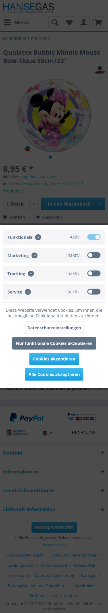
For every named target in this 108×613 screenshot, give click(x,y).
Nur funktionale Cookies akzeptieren (54, 343)
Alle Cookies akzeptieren (54, 374)
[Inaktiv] (93, 255)
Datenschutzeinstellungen (54, 328)
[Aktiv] (93, 237)
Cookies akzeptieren (54, 359)
